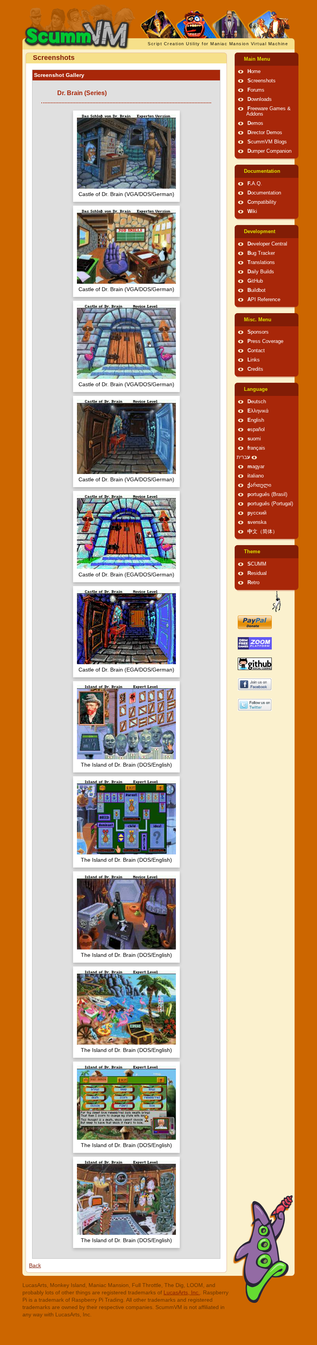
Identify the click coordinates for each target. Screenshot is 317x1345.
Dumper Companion (269, 151)
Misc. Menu (257, 319)
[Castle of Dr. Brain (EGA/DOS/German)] (126, 533)
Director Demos (264, 132)
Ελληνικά (258, 411)
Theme (252, 551)
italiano (255, 476)
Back (35, 1265)
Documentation (262, 171)
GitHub (255, 281)
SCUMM (256, 564)
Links (253, 360)
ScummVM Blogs (267, 142)
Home (254, 71)
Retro (253, 582)
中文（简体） (262, 531)
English (255, 420)
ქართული (259, 485)
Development (259, 231)
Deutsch (256, 401)
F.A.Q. (254, 183)
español (256, 429)
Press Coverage (265, 341)
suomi (254, 439)
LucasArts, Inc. (182, 1292)
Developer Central (267, 244)
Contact (256, 350)
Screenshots (261, 81)
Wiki (252, 211)
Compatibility (261, 202)
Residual (257, 573)
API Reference (263, 299)
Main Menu (257, 59)
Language (256, 389)
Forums (255, 90)
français (256, 448)
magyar (255, 466)
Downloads (259, 99)
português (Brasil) (267, 494)
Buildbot (256, 290)
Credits (255, 369)
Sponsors (258, 332)
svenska (256, 522)
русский (256, 513)
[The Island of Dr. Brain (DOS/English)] (126, 723)
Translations (261, 262)
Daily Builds (260, 271)
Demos (255, 123)
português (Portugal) (270, 503)
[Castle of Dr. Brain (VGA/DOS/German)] (126, 152)
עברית (243, 457)
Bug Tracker (261, 253)
